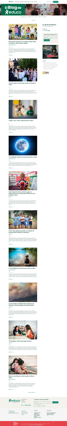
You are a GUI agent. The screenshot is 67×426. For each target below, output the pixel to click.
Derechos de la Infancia (47, 65)
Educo (51, 65)
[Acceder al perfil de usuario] (50, 2)
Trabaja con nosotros (24, 413)
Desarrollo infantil (55, 65)
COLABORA (36, 410)
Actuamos (10, 196)
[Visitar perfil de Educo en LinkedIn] (29, 405)
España (50, 62)
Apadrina (35, 416)
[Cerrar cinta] (53, 423)
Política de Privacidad (49, 38)
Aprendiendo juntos (12, 44)
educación (47, 62)
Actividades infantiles (52, 64)
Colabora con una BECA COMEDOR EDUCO (36, 424)
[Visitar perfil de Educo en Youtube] (47, 30)
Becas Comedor (37, 414)
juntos (55, 63)
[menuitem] (17, 1)
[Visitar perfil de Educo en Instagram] (48, 30)
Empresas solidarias (37, 417)
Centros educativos (50, 414)
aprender (44, 62)
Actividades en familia (46, 63)
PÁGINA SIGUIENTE (31, 392)
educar (44, 64)
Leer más (10, 96)
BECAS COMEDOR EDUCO (15, 423)
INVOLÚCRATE (49, 410)
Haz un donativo (37, 415)
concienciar (56, 64)
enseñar (53, 63)
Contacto (22, 400)
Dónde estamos (24, 399)
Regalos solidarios (37, 412)
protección (47, 64)
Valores (51, 63)
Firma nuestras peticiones (51, 412)
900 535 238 (23, 401)
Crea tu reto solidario (50, 413)
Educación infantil (54, 62)
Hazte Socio (36, 413)
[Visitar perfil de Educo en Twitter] (45, 30)
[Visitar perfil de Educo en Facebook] (43, 30)
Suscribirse (47, 40)
